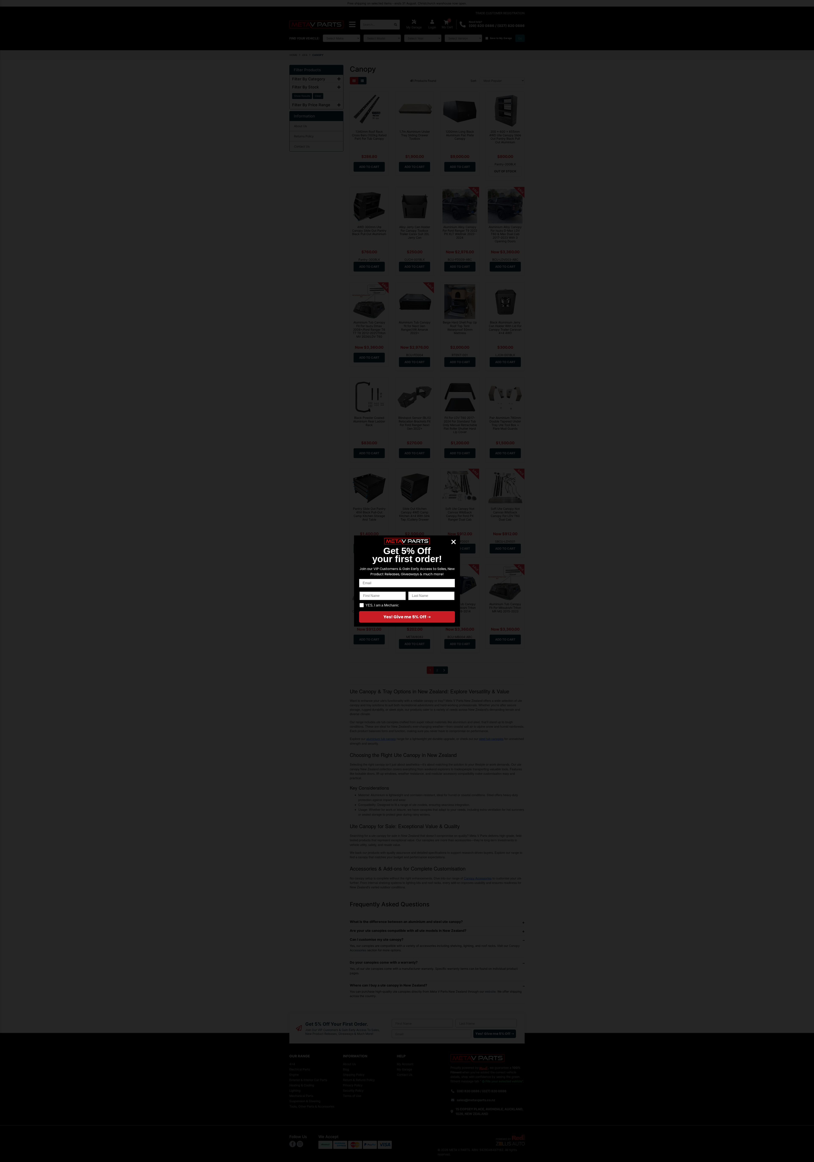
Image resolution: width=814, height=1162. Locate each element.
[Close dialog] (453, 542)
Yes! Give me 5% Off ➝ (407, 617)
